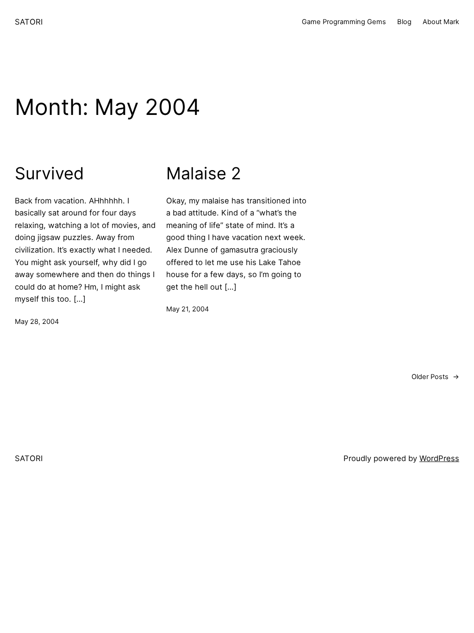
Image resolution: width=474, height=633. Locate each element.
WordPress (439, 458)
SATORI (29, 21)
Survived (49, 174)
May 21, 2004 (187, 309)
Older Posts (435, 377)
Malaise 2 (203, 174)
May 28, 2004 (37, 321)
